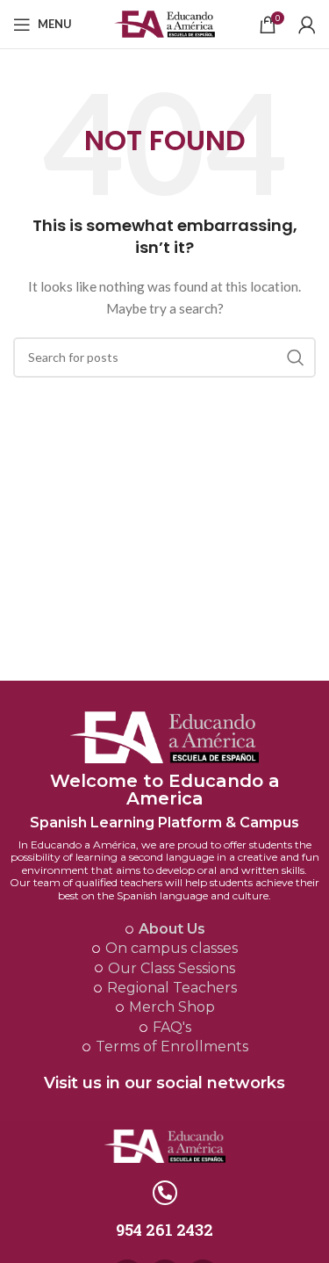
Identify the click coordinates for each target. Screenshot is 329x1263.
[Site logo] (164, 22)
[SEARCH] (295, 357)
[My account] (307, 24)
